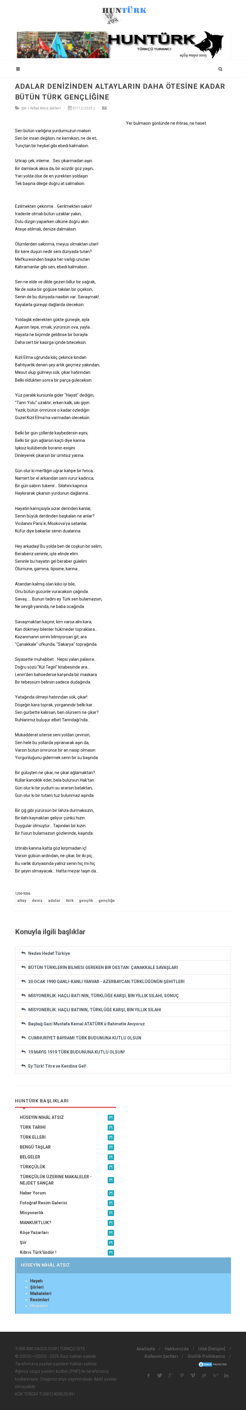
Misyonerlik (66, 1212)
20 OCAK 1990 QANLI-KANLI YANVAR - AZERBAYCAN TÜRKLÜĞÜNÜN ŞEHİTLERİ (105, 981)
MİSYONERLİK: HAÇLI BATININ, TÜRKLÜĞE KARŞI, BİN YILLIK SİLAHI (93, 1009)
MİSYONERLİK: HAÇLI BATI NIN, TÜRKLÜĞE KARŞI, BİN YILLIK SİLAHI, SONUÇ (102, 995)
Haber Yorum (66, 1193)
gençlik (86, 900)
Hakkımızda (177, 1348)
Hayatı (36, 1280)
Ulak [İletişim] (211, 1348)
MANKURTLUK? (66, 1222)
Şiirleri (37, 1287)
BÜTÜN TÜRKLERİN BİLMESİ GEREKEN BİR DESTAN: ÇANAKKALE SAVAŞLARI (102, 967)
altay (21, 900)
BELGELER (66, 1157)
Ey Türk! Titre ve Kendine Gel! (56, 1066)
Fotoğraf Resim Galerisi (66, 1202)
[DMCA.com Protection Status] (213, 1364)
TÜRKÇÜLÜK (66, 1166)
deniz (37, 900)
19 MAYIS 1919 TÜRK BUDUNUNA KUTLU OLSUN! (75, 1052)
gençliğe (106, 900)
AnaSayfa (145, 1348)
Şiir (24, 108)
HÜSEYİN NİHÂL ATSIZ (66, 1117)
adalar (54, 900)
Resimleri (39, 1299)
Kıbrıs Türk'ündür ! (66, 1252)
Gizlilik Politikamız (206, 1356)
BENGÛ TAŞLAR (66, 1147)
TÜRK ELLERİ (66, 1137)
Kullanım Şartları (161, 1356)
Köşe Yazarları (66, 1232)
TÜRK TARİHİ (66, 1127)
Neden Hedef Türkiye (48, 953)
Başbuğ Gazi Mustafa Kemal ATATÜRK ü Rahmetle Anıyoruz (85, 1023)
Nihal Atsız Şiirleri (45, 108)
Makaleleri (40, 1293)
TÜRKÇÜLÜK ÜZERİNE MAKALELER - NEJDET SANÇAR (66, 1179)
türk (70, 900)
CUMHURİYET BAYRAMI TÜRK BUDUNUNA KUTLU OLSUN (83, 1038)
